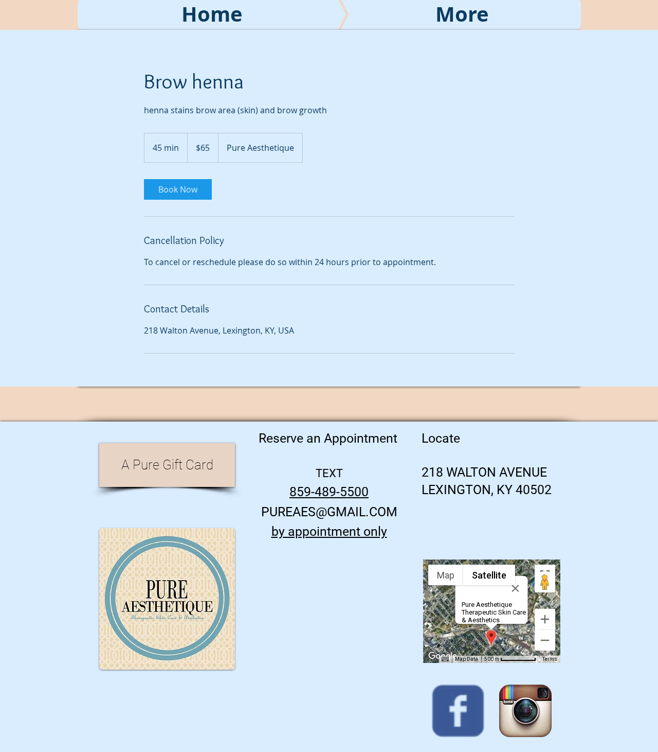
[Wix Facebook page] (458, 711)
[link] (178, 189)
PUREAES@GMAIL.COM (329, 511)
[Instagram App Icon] (525, 711)
